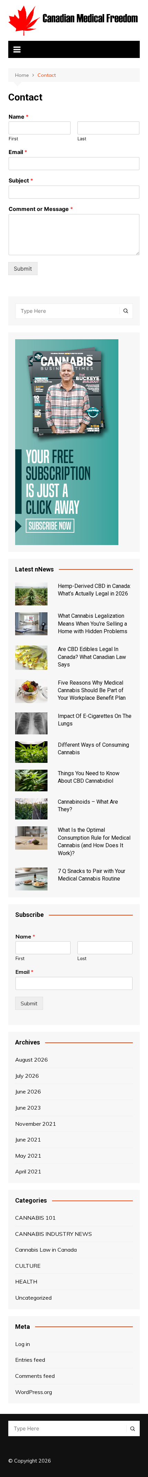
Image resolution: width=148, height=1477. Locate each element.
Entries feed (30, 1359)
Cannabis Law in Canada (46, 1249)
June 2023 (28, 1107)
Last (81, 138)
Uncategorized (33, 1297)
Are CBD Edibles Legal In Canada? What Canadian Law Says (92, 657)
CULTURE (28, 1265)
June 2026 (28, 1091)
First (13, 138)
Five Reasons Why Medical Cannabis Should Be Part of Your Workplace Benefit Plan (92, 690)
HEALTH (26, 1281)
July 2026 (27, 1075)
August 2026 (31, 1059)
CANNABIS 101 (35, 1217)
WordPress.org (33, 1392)
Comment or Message (41, 208)
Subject (21, 180)
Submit (23, 268)
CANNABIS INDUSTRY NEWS (53, 1233)
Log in (22, 1343)
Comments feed (35, 1375)
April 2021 (28, 1171)
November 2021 (35, 1123)
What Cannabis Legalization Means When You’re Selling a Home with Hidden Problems (92, 624)
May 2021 (28, 1155)
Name (19, 116)
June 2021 (28, 1139)
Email (18, 152)
